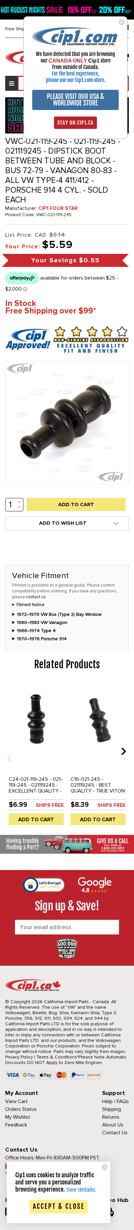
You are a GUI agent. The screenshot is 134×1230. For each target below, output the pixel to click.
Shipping (111, 1109)
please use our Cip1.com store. (75, 80)
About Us (112, 1125)
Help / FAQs (115, 1101)
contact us (36, 597)
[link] (75, 36)
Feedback (16, 1125)
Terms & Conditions (56, 1057)
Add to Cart (36, 819)
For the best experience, (75, 73)
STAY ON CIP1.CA (75, 122)
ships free (50, 805)
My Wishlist (17, 1117)
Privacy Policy (19, 1057)
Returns (110, 1117)
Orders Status (21, 1109)
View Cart (16, 1101)
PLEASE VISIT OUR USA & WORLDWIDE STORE (75, 99)
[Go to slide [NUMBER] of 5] (6, 751)
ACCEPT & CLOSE (59, 1206)
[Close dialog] (121, 22)
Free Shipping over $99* (50, 311)
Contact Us (114, 1132)
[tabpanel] (36, 756)
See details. (81, 1189)
